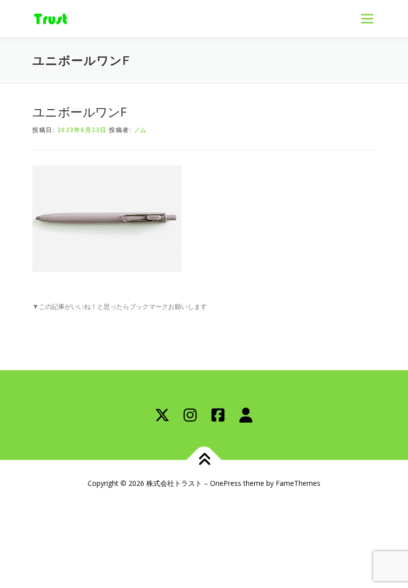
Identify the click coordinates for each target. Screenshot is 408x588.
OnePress (225, 483)
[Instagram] (190, 415)
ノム (140, 130)
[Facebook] (217, 415)
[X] (162, 415)
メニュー (367, 18)
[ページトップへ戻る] (204, 460)
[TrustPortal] (245, 415)
